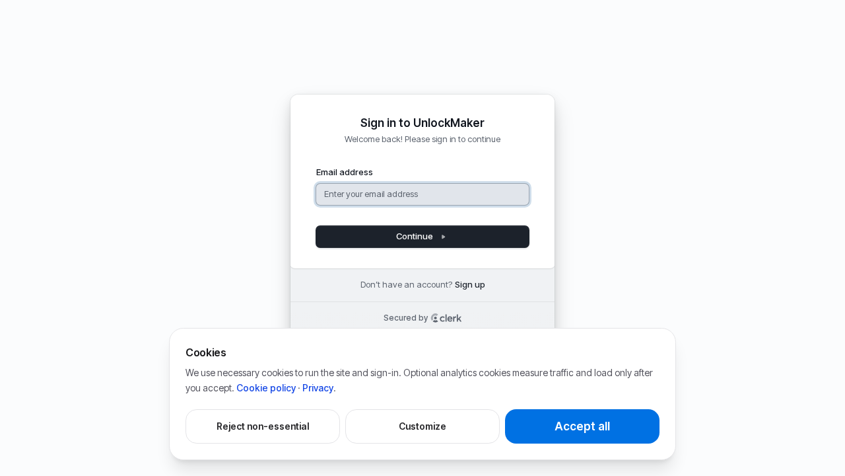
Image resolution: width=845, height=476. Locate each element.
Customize (422, 426)
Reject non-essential (263, 426)
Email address (344, 172)
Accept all (582, 426)
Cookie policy (266, 387)
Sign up (470, 284)
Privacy (317, 387)
